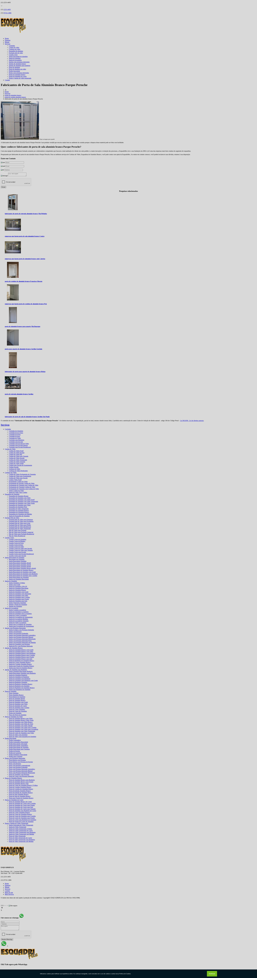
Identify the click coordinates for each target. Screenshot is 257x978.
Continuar (212, 973)
